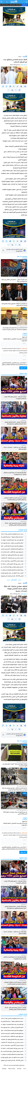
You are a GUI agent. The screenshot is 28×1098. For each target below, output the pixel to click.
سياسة (19, 56)
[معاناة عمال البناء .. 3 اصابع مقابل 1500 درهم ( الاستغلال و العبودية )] (14, 388)
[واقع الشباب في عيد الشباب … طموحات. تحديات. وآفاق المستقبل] (14, 439)
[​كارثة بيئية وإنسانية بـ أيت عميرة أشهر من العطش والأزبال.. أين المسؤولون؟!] (14, 464)
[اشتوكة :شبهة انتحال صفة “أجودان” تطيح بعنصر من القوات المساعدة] (14, 755)
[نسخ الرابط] (3, 86)
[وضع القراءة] (6, 86)
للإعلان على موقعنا (11, 1068)
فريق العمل (4, 1068)
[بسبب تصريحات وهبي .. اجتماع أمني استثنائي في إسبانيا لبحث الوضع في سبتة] (14, 270)
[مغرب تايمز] (14, 2)
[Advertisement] (14, 41)
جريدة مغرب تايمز (9, 1065)
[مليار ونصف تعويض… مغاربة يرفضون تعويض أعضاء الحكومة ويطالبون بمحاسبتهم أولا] (14, 413)
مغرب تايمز (23, 64)
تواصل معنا (19, 1068)
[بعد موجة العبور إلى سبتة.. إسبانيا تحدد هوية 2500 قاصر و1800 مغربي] (14, 803)
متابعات (19, 583)
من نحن (24, 1068)
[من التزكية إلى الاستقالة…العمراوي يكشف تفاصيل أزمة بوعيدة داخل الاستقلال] (14, 294)
